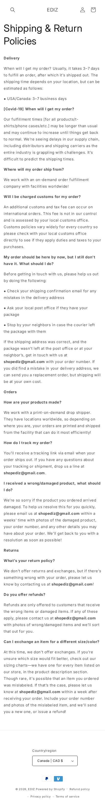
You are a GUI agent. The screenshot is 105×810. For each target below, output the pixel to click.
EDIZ (31, 789)
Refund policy (80, 789)
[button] (12, 9)
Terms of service (67, 796)
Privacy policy (41, 796)
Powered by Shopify (50, 789)
